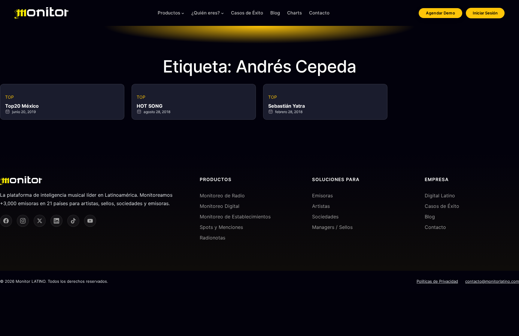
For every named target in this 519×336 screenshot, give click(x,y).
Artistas (321, 206)
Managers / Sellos (332, 227)
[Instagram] (23, 221)
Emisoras (322, 196)
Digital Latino (440, 196)
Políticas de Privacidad (437, 281)
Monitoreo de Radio (222, 196)
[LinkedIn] (56, 221)
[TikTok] (73, 221)
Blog (430, 217)
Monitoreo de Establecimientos (235, 217)
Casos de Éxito (442, 206)
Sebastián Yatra (286, 106)
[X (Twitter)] (40, 221)
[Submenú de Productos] (182, 13)
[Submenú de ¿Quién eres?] (222, 13)
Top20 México (22, 106)
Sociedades (325, 217)
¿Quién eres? (205, 13)
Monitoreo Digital (219, 206)
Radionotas (212, 238)
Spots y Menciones (221, 227)
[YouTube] (90, 221)
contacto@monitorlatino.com (492, 281)
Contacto (435, 227)
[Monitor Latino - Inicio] (41, 13)
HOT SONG (149, 106)
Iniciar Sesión (485, 13)
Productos (169, 13)
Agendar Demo (440, 13)
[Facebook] (6, 221)
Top (9, 97)
